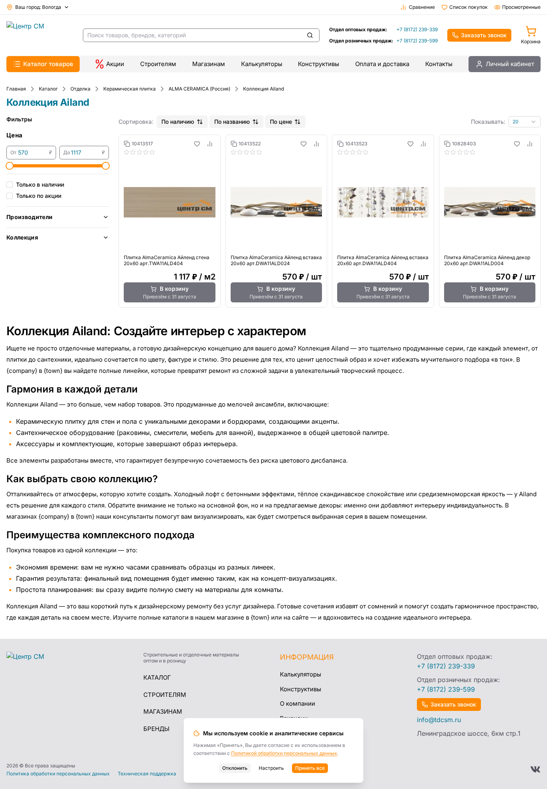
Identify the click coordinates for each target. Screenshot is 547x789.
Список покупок (468, 7)
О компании (297, 703)
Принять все (310, 768)
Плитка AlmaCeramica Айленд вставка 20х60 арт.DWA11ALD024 (276, 260)
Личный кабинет (510, 64)
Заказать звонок (484, 35)
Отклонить (234, 768)
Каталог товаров (48, 64)
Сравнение (422, 7)
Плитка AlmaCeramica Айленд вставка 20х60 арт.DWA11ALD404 (382, 260)
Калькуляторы (261, 64)
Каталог (157, 677)
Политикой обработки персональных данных (284, 753)
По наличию (177, 121)
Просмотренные (521, 7)
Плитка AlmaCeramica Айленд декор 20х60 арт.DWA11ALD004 (487, 260)
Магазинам (208, 64)
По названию (232, 121)
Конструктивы (318, 64)
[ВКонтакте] (535, 769)
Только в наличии (40, 184)
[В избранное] (197, 143)
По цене (281, 121)
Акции (115, 64)
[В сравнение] (209, 143)
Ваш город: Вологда (38, 7)
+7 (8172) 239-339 (417, 29)
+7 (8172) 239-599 (417, 41)
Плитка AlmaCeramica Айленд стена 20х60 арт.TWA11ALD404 (166, 260)
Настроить (271, 768)
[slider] (9, 166)
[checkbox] (9, 184)
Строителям (158, 64)
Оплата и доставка (382, 64)
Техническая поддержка (147, 773)
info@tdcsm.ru (439, 720)
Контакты (438, 64)
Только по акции (38, 195)
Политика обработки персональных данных (58, 773)
